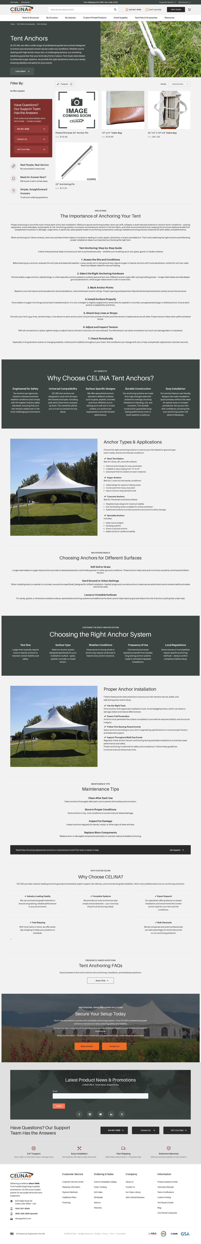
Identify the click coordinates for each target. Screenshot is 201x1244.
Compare (66, 84)
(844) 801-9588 (22, 1208)
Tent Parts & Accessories (146, 17)
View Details (76, 122)
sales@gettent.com (23, 1218)
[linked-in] (111, 1114)
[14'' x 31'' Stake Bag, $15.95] (123, 110)
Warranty (98, 1208)
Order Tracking (100, 1187)
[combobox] (83, 9)
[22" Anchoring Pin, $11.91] (77, 161)
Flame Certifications (165, 1192)
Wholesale (25, 2)
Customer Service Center (73, 1182)
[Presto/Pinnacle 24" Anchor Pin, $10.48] (77, 110)
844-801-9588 (135, 9)
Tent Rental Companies (167, 1213)
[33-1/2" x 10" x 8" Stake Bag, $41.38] (169, 110)
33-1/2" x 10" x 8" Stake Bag (162, 133)
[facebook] (79, 1114)
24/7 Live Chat (155, 9)
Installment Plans (69, 1197)
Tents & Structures (30, 17)
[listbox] (180, 84)
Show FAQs (100, 980)
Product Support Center (167, 1182)
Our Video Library (133, 1192)
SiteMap (97, 1234)
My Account (183, 2)
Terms (112, 1234)
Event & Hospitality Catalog (105, 1182)
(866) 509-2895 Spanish (26, 1213)
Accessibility (121, 1234)
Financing (66, 1202)
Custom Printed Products (94, 17)
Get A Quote (176, 9)
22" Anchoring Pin (65, 184)
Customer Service (166, 2)
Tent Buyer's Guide (165, 1202)
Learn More (20, 71)
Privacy (105, 1234)
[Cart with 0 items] (189, 9)
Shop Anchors (87, 1046)
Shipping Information (71, 1187)
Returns (97, 1202)
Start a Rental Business (135, 1197)
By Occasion (52, 17)
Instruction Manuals (165, 1187)
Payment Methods (70, 1192)
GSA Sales (14, 2)
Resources (169, 17)
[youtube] (100, 1114)
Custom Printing (164, 1197)
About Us (129, 1182)
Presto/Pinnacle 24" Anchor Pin (72, 133)
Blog (159, 1208)
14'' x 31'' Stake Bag (112, 133)
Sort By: (163, 84)
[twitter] (122, 1114)
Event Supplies (121, 17)
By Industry (70, 17)
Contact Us (22, 139)
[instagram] (90, 1114)
